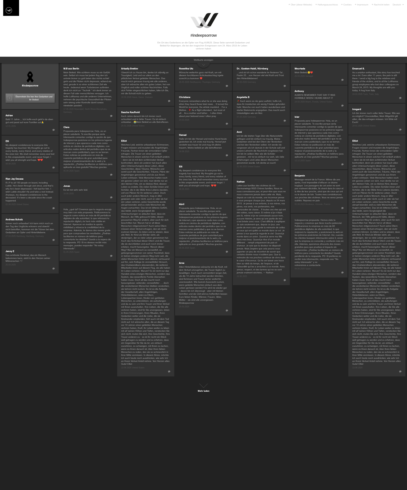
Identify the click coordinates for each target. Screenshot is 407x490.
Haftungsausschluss (328, 4)
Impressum (362, 4)
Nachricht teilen (382, 4)
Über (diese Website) (301, 4)
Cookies (347, 4)
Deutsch (397, 4)
